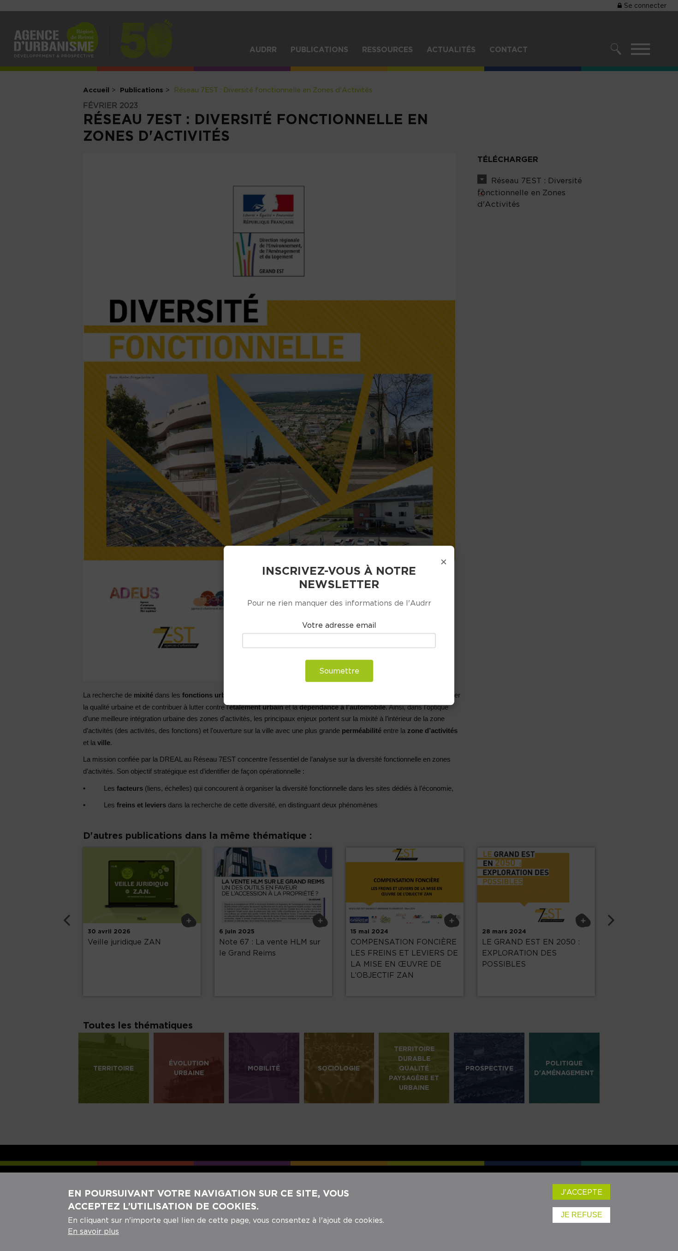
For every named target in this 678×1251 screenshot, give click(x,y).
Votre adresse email (339, 625)
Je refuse (581, 1215)
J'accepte (581, 1192)
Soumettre (339, 671)
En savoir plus (93, 1231)
